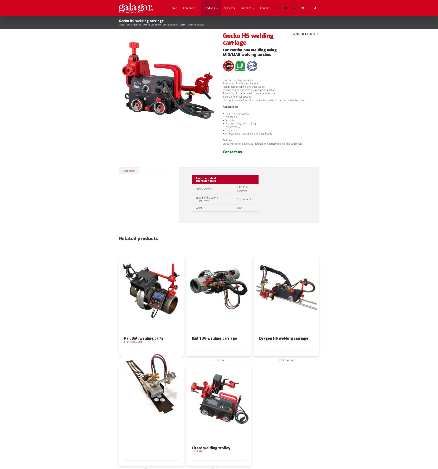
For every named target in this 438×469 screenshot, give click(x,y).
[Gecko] (167, 93)
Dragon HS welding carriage (283, 338)
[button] (315, 8)
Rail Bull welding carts (144, 338)
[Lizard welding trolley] (219, 406)
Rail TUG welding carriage (214, 338)
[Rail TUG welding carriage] (219, 296)
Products (137, 25)
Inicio (121, 25)
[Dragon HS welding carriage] (286, 296)
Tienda (128, 25)
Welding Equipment (152, 25)
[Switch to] (304, 8)
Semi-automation (170, 25)
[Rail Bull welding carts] (151, 296)
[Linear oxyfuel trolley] (151, 385)
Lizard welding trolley (211, 448)
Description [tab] (129, 170)
